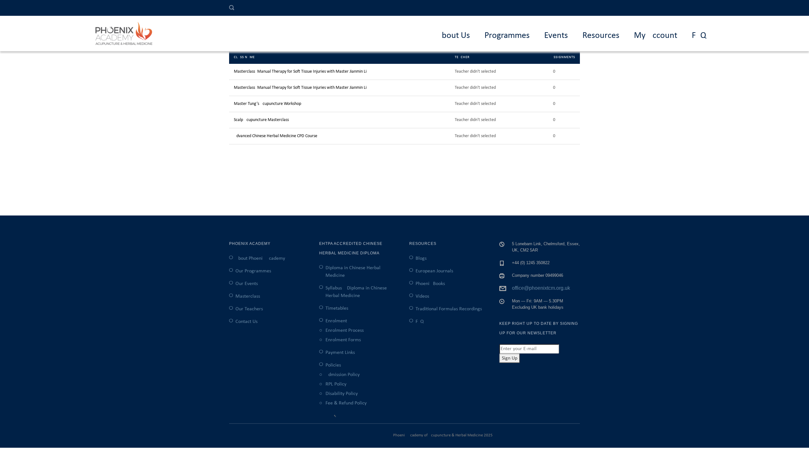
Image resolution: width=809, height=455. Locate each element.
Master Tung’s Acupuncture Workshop (267, 103)
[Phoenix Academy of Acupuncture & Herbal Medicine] (127, 33)
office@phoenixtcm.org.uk (541, 288)
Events (556, 35)
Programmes (507, 35)
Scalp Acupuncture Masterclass (261, 120)
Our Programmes (253, 271)
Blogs (421, 258)
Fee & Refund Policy (346, 403)
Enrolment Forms (343, 340)
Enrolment (336, 321)
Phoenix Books (430, 283)
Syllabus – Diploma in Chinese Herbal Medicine (356, 292)
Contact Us (246, 321)
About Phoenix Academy (260, 258)
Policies (333, 365)
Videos (422, 296)
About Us (453, 35)
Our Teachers (249, 309)
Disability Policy (341, 393)
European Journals (434, 271)
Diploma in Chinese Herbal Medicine (352, 271)
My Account (655, 35)
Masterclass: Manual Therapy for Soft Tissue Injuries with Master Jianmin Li (300, 71)
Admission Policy (342, 374)
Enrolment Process (344, 330)
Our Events (246, 283)
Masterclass (247, 296)
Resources (600, 35)
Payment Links (340, 352)
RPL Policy (335, 384)
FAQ (699, 35)
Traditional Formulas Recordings (449, 309)
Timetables (336, 308)
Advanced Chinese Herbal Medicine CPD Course (275, 136)
